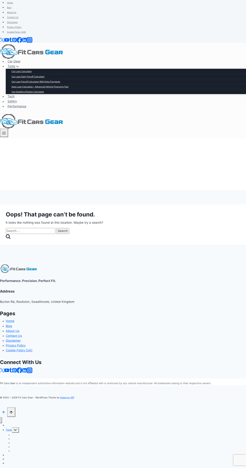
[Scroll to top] (3, 412)
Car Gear (11, 425)
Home (10, 321)
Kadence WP (67, 397)
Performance (13, 463)
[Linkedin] (24, 370)
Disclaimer (13, 340)
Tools (9, 429)
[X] (2, 370)
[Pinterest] (14, 370)
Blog (9, 326)
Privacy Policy (16, 345)
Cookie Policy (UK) (19, 350)
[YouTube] (6, 370)
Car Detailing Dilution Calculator (30, 450)
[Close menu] (1, 420)
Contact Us (14, 336)
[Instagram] (29, 370)
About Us (12, 331)
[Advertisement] (123, 165)
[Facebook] (19, 370)
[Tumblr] (10, 370)
